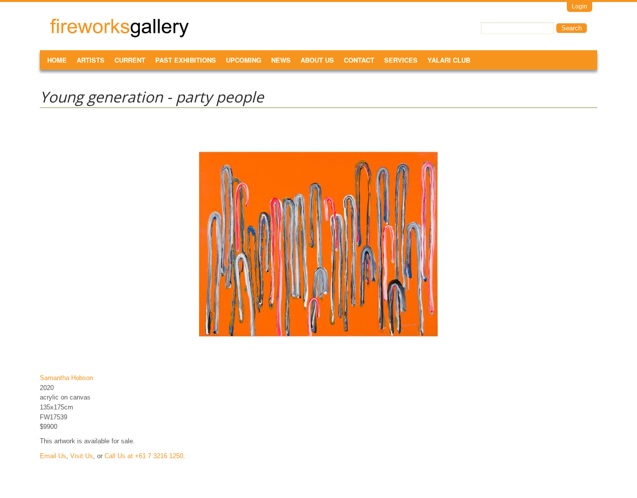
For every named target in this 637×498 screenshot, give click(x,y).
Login (579, 6)
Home (57, 60)
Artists (91, 60)
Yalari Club (448, 60)
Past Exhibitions (185, 60)
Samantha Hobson (66, 378)
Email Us (53, 456)
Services (401, 60)
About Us (317, 60)
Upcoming (243, 60)
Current (129, 60)
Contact (359, 60)
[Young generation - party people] (318, 363)
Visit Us (81, 456)
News (281, 60)
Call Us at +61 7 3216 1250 (144, 456)
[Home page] (119, 35)
